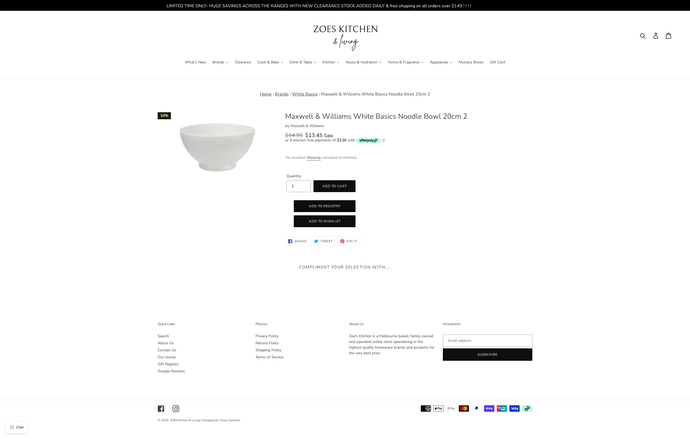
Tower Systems (230, 420)
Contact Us (167, 350)
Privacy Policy (267, 336)
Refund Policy (267, 343)
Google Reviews (171, 371)
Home (266, 94)
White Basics (305, 94)
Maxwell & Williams (307, 125)
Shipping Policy (268, 350)
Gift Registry (168, 364)
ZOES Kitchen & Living (185, 420)
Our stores (167, 357)
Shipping (314, 157)
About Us (166, 343)
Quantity (294, 176)
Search (163, 336)
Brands (282, 94)
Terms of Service (269, 357)
